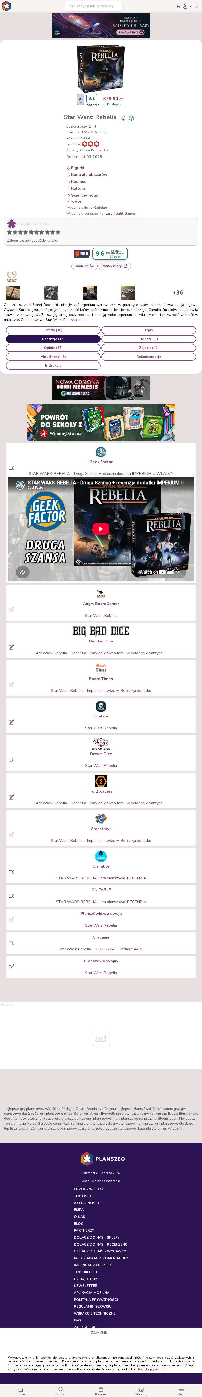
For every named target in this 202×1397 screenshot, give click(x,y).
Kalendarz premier (92, 1265)
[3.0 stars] (21, 233)
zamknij (99, 1333)
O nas (79, 1216)
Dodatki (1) (148, 339)
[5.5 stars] (35, 233)
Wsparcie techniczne (94, 1313)
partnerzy (84, 1230)
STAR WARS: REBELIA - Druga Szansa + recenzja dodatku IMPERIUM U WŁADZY (101, 473)
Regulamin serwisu (93, 1306)
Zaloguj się (85, 1327)
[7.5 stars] (46, 233)
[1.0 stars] (10, 233)
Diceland (101, 716)
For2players (101, 791)
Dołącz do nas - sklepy (96, 1237)
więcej (76, 201)
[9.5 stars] (57, 233)
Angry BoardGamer (101, 603)
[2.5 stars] (19, 233)
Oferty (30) (53, 330)
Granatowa (101, 828)
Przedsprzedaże (90, 1189)
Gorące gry (85, 1279)
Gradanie (101, 937)
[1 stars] (8, 233)
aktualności (86, 1203)
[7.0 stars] (43, 233)
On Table (101, 866)
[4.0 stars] (27, 233)
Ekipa (79, 1210)
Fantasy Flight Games (118, 213)
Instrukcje (53, 365)
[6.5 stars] (40, 233)
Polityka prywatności (152, 1369)
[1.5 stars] (14, 233)
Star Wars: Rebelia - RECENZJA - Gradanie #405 (101, 949)
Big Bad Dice (101, 641)
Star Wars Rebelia (101, 728)
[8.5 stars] (51, 233)
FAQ (77, 1320)
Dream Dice (101, 753)
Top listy (82, 1196)
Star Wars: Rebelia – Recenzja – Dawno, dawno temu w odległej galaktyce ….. (101, 653)
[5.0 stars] (32, 233)
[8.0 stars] (48, 233)
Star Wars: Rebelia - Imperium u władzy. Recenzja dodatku (101, 690)
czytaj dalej (77, 319)
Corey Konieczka (94, 150)
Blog (79, 1223)
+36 (178, 293)
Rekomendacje (148, 356)
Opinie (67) (53, 347)
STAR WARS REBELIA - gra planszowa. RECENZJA (101, 878)
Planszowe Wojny (101, 961)
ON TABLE (101, 890)
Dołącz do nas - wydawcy (100, 1251)
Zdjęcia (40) (149, 347)
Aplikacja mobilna (91, 1292)
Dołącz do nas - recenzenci (101, 1244)
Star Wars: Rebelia (101, 615)
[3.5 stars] (24, 233)
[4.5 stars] (30, 233)
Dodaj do (81, 266)
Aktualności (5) (53, 356)
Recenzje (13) (53, 339)
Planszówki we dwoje (101, 913)
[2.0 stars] (16, 233)
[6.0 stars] (37, 233)
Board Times (101, 678)
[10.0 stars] (59, 233)
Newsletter (85, 1286)
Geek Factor (101, 462)
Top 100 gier (85, 1272)
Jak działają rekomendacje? (101, 1258)
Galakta (100, 207)
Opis (149, 330)
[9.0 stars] (53, 233)
